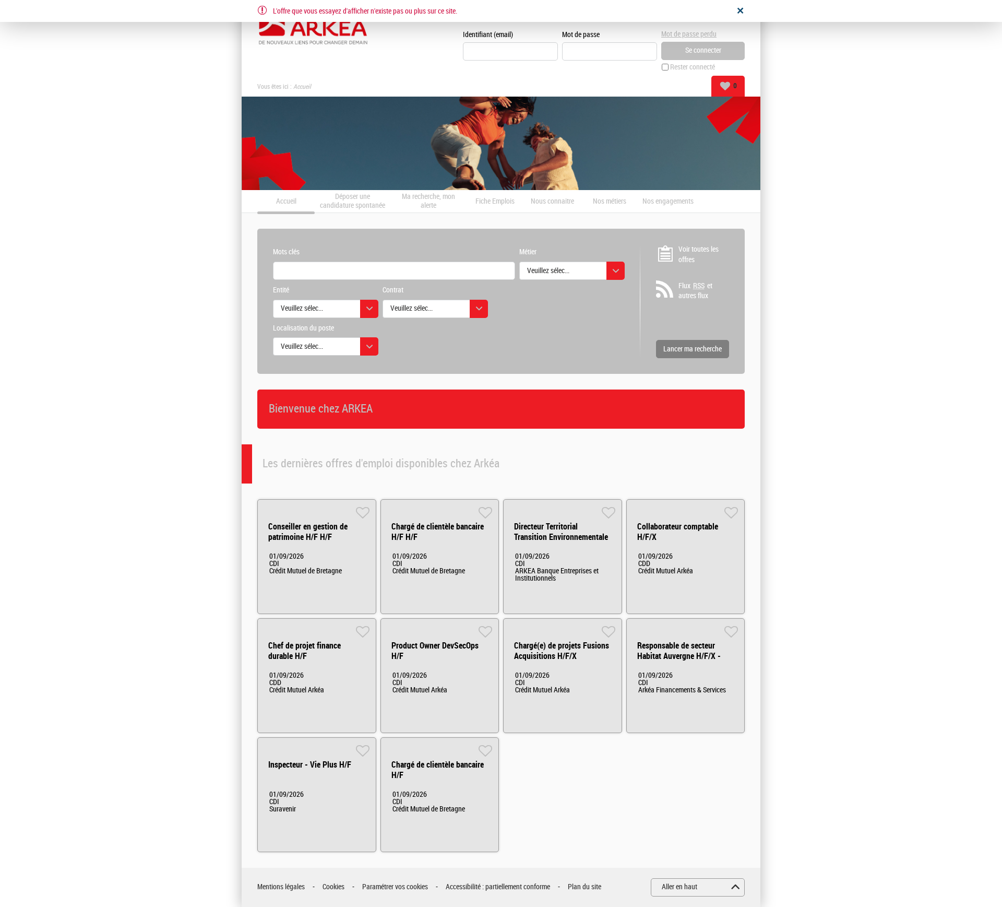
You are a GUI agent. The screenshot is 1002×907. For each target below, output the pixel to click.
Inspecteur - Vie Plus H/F (309, 765)
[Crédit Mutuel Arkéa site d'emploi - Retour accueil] (313, 27)
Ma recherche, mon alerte (428, 201)
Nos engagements (668, 201)
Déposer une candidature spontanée (352, 201)
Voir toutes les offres (698, 254)
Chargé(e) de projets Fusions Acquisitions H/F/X (561, 651)
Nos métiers (609, 201)
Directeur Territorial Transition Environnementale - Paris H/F (561, 537)
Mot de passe (581, 34)
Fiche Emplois (495, 201)
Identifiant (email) (488, 34)
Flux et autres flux (695, 291)
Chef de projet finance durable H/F (304, 651)
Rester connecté (692, 67)
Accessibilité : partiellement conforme (498, 886)
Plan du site (584, 886)
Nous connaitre (552, 201)
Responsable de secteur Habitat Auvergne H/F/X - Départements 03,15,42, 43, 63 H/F (683, 661)
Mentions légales (281, 886)
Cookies (333, 886)
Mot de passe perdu (689, 34)
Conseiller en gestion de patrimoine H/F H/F (308, 532)
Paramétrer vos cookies (395, 886)
